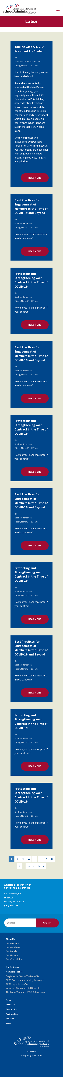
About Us (10, 939)
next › (31, 866)
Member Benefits (14, 971)
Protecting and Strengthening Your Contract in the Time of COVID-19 (31, 280)
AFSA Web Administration (26, 61)
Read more (38, 177)
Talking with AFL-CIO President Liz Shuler (29, 49)
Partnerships (12, 1014)
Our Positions (12, 967)
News (8, 1000)
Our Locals (11, 951)
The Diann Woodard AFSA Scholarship (25, 992)
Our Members (13, 947)
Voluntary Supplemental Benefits (23, 988)
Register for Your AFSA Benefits (22, 976)
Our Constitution (14, 959)
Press (8, 1023)
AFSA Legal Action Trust (18, 984)
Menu (58, 10)
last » (41, 866)
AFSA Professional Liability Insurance (25, 980)
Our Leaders (12, 943)
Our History (12, 955)
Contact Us (11, 1009)
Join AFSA (10, 1004)
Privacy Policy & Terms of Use (31, 1055)
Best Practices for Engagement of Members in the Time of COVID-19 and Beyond (31, 206)
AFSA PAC (10, 1018)
